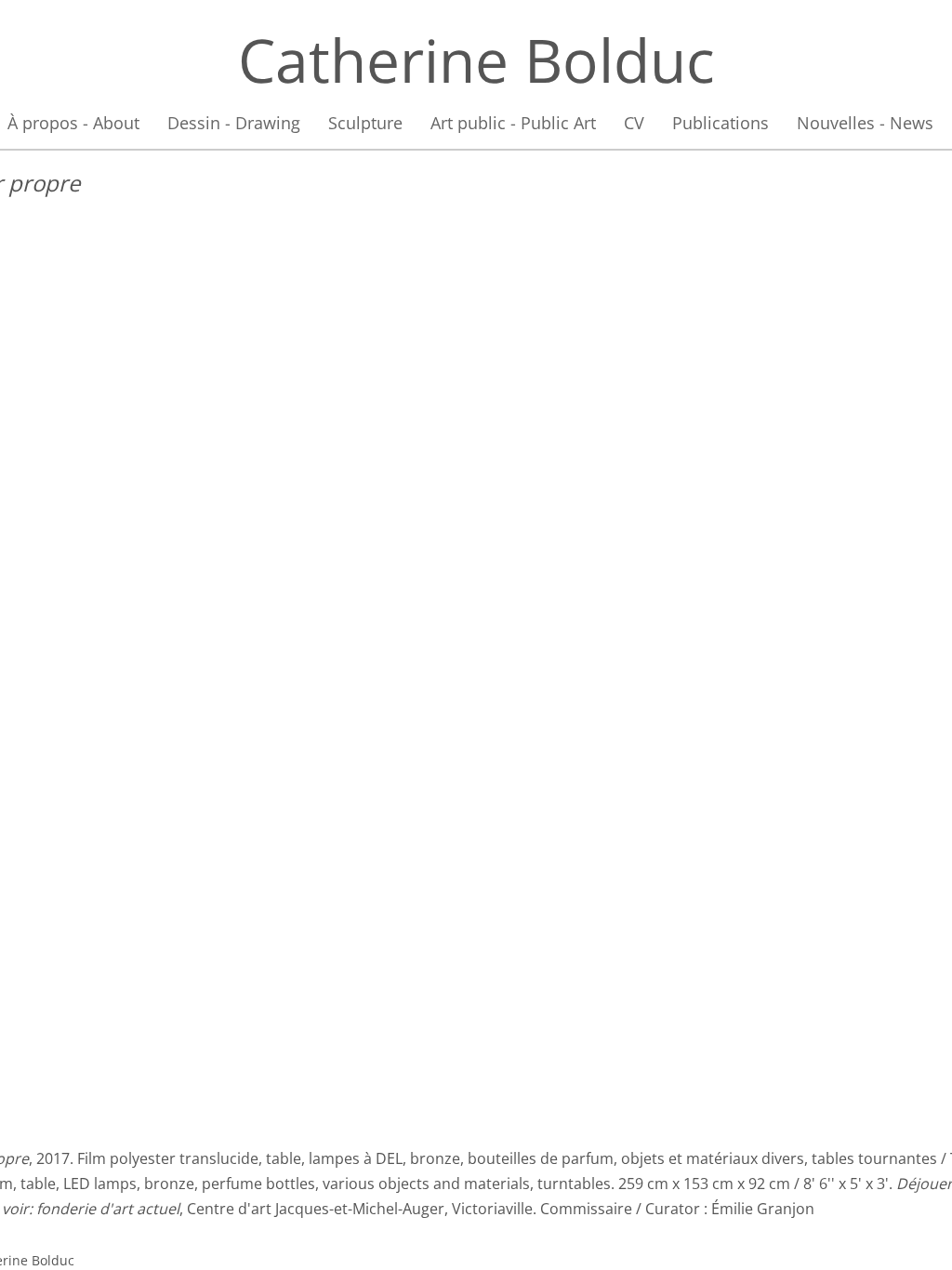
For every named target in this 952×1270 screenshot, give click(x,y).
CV (634, 123)
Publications (720, 123)
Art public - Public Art (513, 123)
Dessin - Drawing (233, 123)
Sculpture (365, 123)
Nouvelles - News (865, 123)
